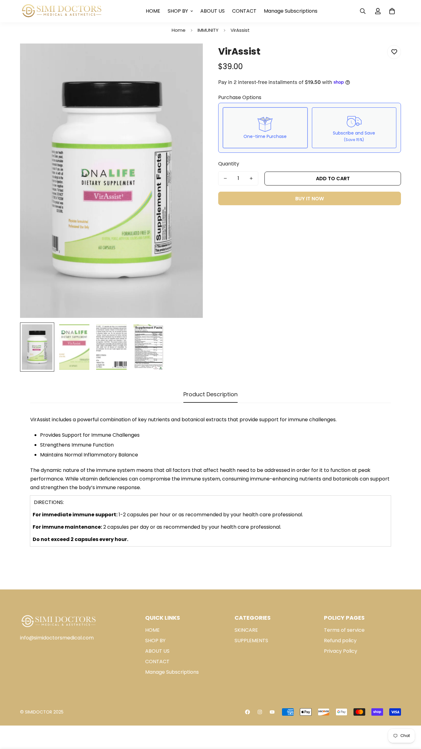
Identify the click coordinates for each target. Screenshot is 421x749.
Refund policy (340, 640)
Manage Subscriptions (290, 11)
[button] (392, 11)
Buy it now (309, 198)
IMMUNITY (208, 30)
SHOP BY (178, 11)
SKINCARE (246, 630)
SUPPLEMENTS (251, 640)
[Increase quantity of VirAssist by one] (251, 178)
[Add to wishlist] (394, 52)
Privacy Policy (340, 651)
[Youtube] (272, 711)
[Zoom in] (190, 57)
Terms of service (344, 630)
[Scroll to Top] (409, 715)
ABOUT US (212, 11)
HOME (153, 11)
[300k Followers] (247, 711)
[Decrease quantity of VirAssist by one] (225, 178)
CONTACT (244, 11)
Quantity (228, 163)
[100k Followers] (259, 711)
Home (179, 30)
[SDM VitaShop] (61, 11)
